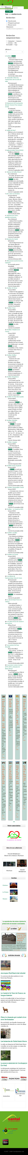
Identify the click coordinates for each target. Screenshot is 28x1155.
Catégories (11, 41)
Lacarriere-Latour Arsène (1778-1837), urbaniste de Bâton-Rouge (13, 666)
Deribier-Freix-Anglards (14, 465)
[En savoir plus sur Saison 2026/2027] (10, 696)
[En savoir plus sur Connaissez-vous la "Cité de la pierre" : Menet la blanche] (9, 938)
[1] (14, 822)
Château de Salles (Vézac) (13, 172)
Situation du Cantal (12, 239)
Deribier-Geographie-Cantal (15, 487)
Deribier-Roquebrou (13, 377)
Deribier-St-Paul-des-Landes (15, 397)
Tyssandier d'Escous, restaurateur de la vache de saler (13, 79)
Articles (10, 43)
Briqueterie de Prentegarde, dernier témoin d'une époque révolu (14, 104)
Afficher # (8, 49)
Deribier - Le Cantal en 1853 (15, 509)
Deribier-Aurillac (12, 532)
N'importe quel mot (13, 23)
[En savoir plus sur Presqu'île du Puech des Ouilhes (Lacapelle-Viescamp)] (3, 696)
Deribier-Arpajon (12, 442)
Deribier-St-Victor (12, 288)
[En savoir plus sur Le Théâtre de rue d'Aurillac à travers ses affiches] (17, 696)
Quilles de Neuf (10, 130)
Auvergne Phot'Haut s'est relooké (13, 973)
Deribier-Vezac (11, 308)
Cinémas (6, 885)
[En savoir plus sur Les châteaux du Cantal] (24, 696)
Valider (9, 11)
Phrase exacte (12, 25)
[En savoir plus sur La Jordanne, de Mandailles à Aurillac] (3, 763)
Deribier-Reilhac (12, 355)
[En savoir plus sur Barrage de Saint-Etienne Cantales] (24, 763)
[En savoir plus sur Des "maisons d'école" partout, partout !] (17, 763)
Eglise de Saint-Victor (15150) (14, 150)
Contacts (18, 41)
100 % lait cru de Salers (13, 193)
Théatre (6, 899)
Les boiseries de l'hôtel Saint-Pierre (14, 1041)
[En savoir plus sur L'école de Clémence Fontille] (10, 763)
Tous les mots (12, 21)
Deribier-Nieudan (12, 420)
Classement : (10, 27)
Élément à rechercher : (8, 8)
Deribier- (11, 56)
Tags (15, 44)
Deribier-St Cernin (12, 554)
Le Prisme (6, 892)
